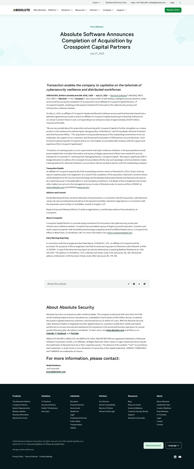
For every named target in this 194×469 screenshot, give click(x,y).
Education (74, 401)
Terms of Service (31, 456)
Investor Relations (164, 408)
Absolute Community (136, 418)
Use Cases (45, 411)
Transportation (76, 424)
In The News (161, 414)
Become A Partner (106, 408)
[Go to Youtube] (179, 456)
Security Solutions (48, 405)
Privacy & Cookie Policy (55, 444)
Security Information (21, 414)
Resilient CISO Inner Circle (116, 2)
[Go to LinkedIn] (144, 284)
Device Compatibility (107, 405)
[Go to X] (139, 284)
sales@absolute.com (157, 2)
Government (75, 408)
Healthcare (74, 411)
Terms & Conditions (34, 444)
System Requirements (21, 408)
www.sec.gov (83, 187)
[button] (97, 2)
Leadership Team (163, 405)
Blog (130, 401)
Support (131, 414)
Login (172, 2)
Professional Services (78, 418)
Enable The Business (49, 408)
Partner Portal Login (107, 411)
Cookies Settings (45, 456)
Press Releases (162, 411)
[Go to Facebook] (134, 284)
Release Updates (19, 411)
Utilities (73, 428)
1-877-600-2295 (142, 2)
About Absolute (163, 401)
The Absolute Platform (21, 401)
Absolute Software (118, 95)
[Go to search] (180, 2)
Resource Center (134, 405)
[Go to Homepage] (21, 10)
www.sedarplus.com (55, 187)
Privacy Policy (18, 456)
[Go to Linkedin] (175, 456)
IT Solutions (46, 401)
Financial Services (77, 405)
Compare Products (20, 405)
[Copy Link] (129, 284)
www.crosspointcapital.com (119, 232)
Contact (160, 424)
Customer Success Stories (138, 411)
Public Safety (75, 421)
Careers (160, 421)
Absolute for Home (20, 418)
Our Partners (104, 401)
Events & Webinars (135, 408)
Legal (72, 414)
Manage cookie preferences (23, 449)
